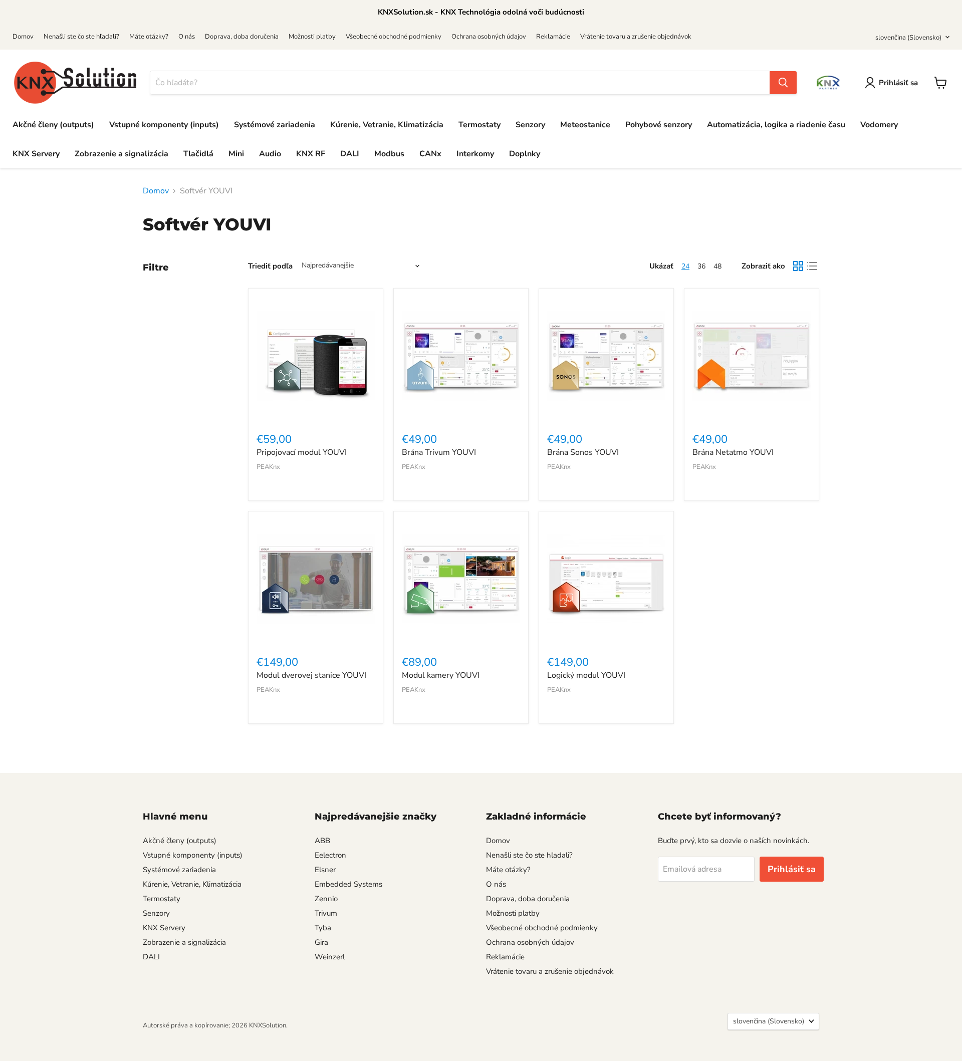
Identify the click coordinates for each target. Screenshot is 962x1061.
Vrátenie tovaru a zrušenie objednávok (635, 36)
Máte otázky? (148, 36)
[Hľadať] (783, 82)
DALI (349, 153)
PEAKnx (268, 466)
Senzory (530, 124)
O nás (186, 36)
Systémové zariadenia (274, 124)
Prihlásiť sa (898, 83)
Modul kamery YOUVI (440, 675)
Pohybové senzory (658, 124)
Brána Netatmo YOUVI (733, 452)
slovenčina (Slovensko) (908, 37)
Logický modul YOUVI (586, 675)
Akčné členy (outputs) (53, 124)
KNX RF (310, 153)
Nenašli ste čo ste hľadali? (81, 36)
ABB (322, 841)
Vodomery (879, 124)
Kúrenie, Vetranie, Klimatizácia (386, 124)
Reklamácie (553, 36)
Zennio (326, 899)
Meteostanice (585, 124)
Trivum (326, 913)
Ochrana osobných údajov (488, 36)
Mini (236, 153)
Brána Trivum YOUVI (439, 452)
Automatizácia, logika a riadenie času (776, 124)
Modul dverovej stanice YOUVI (311, 675)
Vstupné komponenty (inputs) (164, 124)
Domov (23, 36)
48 (717, 266)
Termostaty (479, 124)
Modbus (389, 153)
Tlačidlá (198, 153)
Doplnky (524, 153)
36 (701, 266)
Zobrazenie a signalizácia (121, 153)
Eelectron (330, 855)
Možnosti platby (312, 36)
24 (685, 266)
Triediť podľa (270, 266)
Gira (321, 942)
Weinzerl (330, 957)
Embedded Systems (348, 884)
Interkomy (475, 153)
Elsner (325, 870)
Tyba (323, 928)
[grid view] (798, 266)
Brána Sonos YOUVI (583, 452)
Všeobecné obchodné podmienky (393, 36)
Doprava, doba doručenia (242, 36)
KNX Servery (36, 153)
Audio (270, 153)
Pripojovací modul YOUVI (302, 452)
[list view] (812, 266)
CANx (430, 153)
